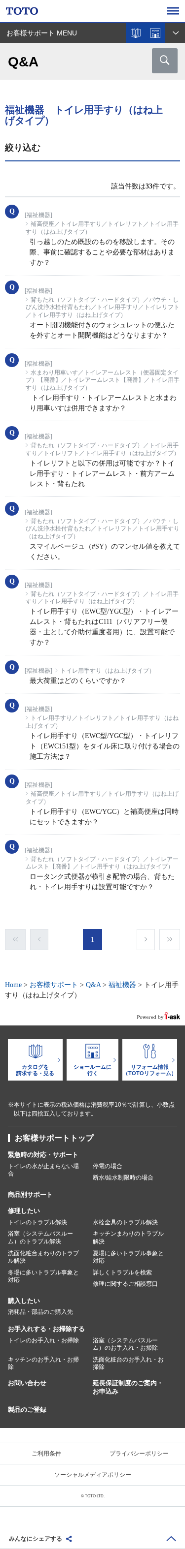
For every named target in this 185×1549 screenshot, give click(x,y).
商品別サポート (30, 1194)
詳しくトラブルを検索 (122, 1272)
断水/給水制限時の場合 (123, 1177)
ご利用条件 (46, 1453)
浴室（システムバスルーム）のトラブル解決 (40, 1237)
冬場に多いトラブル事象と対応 (43, 1276)
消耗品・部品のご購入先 (40, 1311)
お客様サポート (54, 985)
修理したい (24, 1210)
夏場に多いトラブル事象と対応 (128, 1257)
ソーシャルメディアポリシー (92, 1474)
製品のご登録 (27, 1409)
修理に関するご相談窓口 (125, 1283)
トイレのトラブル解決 (37, 1222)
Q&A (93, 985)
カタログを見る (136, 33)
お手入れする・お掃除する (46, 1328)
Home (13, 985)
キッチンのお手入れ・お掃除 (43, 1363)
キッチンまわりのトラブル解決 (128, 1237)
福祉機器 (122, 985)
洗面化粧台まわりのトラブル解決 (43, 1257)
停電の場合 (107, 1166)
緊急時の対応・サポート (43, 1154)
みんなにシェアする (35, 1538)
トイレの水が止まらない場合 (43, 1170)
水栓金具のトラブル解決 (125, 1222)
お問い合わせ (27, 1383)
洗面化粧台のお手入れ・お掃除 (128, 1363)
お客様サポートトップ (54, 1138)
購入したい (24, 1300)
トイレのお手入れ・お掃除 (43, 1340)
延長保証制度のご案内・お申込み (128, 1387)
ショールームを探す (155, 33)
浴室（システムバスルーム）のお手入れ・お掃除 (125, 1344)
